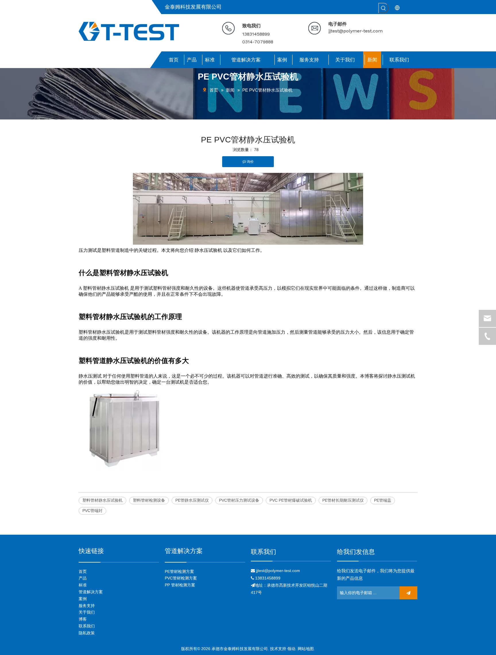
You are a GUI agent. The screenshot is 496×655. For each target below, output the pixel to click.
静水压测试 (90, 376)
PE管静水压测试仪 (192, 500)
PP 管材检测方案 (180, 585)
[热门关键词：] (383, 8)
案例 (83, 598)
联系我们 (87, 626)
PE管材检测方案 (179, 571)
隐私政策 (87, 633)
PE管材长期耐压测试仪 (343, 500)
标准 (83, 585)
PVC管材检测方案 (181, 578)
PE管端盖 (382, 500)
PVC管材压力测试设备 (239, 500)
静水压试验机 (208, 250)
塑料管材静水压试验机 (106, 288)
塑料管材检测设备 (149, 500)
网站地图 (306, 648)
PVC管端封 (92, 510)
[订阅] (408, 592)
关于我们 (87, 612)
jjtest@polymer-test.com (355, 31)
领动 (291, 648)
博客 (83, 619)
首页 (83, 571)
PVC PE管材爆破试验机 (291, 500)
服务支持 (87, 605)
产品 (83, 578)
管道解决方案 (91, 592)
